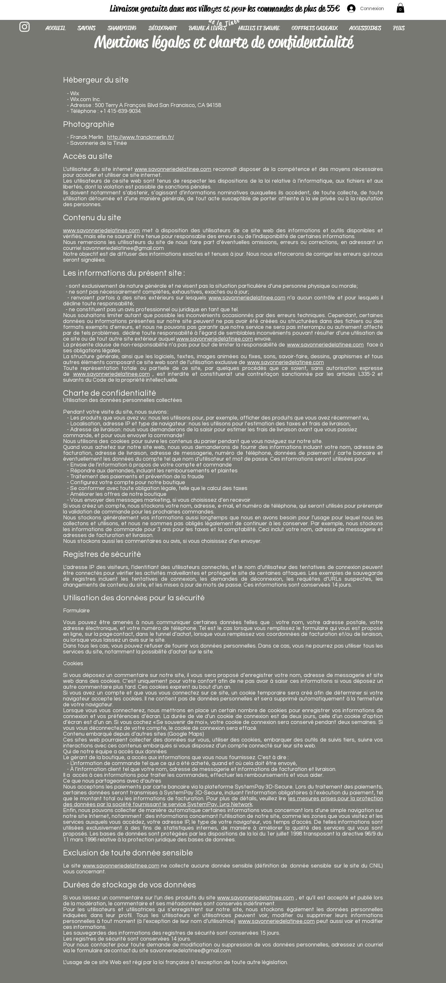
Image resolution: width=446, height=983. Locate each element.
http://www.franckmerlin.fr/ (140, 137)
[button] (400, 8)
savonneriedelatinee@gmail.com (123, 248)
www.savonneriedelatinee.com (173, 169)
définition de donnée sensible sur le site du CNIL (319, 866)
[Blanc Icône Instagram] (24, 27)
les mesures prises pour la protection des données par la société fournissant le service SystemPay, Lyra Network (223, 801)
